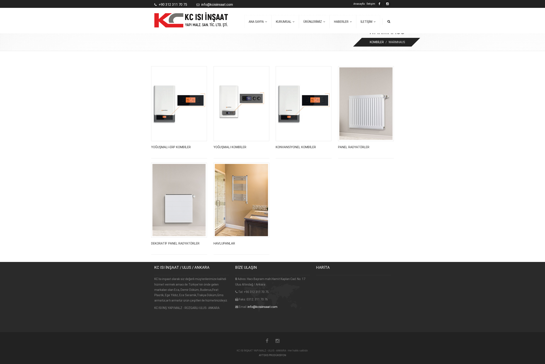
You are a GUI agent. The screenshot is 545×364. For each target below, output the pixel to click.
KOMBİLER (377, 42)
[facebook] (379, 4)
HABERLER (342, 21)
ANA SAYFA (257, 21)
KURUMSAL (284, 21)
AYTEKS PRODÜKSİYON (272, 355)
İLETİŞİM (367, 21)
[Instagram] (387, 4)
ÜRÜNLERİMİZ (313, 21)
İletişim (371, 3)
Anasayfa (359, 3)
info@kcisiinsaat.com (262, 307)
